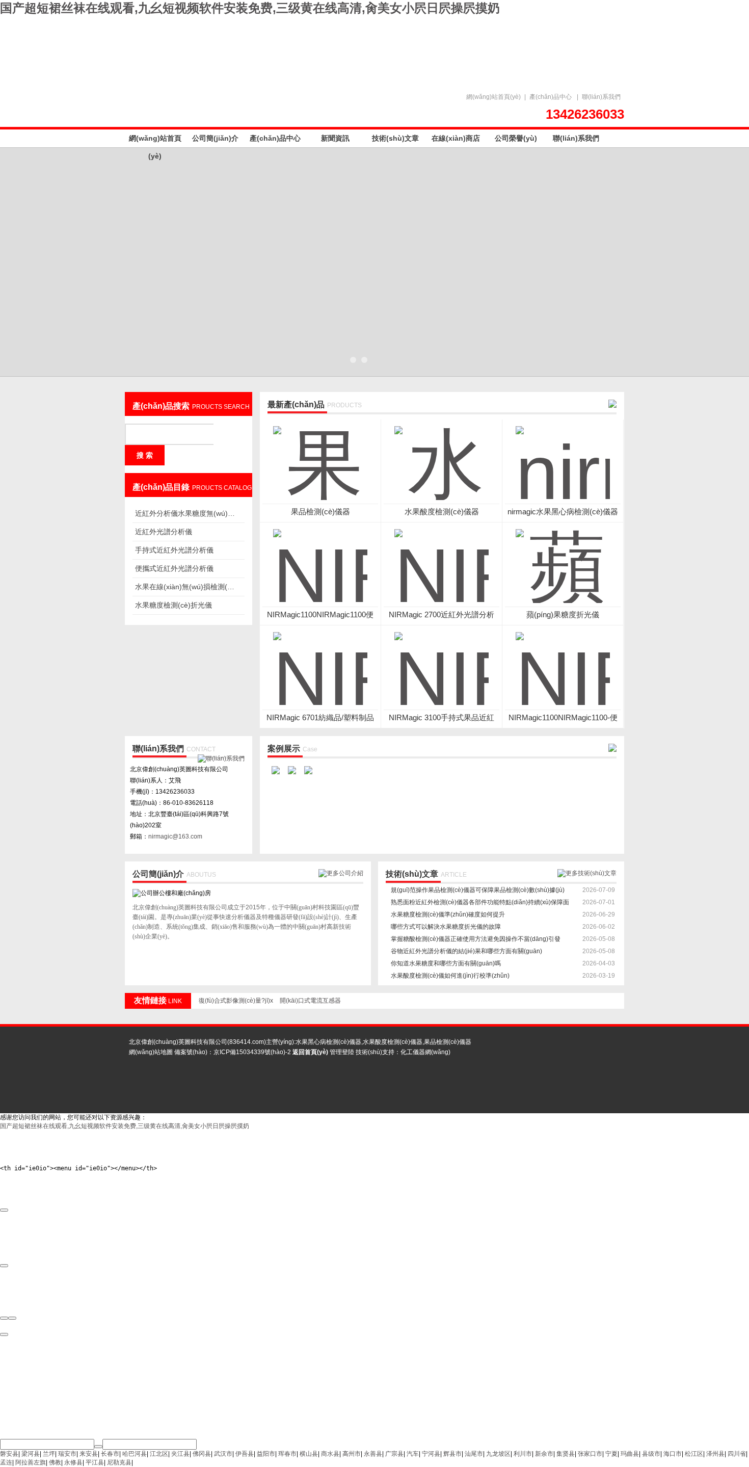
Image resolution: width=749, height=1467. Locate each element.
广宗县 (394, 1453)
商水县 (330, 1453)
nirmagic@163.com (175, 836)
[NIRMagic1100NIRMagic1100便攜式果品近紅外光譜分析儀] (320, 559)
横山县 (309, 1453)
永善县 (373, 1453)
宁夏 (611, 1453)
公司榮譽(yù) (516, 138)
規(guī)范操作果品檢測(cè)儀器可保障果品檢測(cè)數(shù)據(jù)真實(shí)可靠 (478, 891)
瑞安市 (67, 1453)
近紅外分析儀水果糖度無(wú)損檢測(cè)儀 (186, 513)
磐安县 (9, 1453)
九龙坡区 (498, 1453)
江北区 (159, 1453)
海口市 (672, 1453)
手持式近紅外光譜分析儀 (174, 550)
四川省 (737, 1453)
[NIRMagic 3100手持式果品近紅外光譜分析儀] (441, 662)
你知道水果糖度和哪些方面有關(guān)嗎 (446, 963)
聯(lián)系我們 (601, 96)
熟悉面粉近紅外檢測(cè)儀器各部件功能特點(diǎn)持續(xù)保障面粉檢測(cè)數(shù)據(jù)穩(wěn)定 (480, 903)
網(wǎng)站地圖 (151, 1052)
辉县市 (452, 1453)
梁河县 (30, 1453)
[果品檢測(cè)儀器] (320, 457)
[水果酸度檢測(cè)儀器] (441, 457)
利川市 (523, 1453)
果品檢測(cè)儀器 (320, 511)
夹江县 (180, 1453)
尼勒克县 (119, 1462)
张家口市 (590, 1453)
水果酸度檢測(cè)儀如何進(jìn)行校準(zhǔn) (450, 975)
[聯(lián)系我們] (221, 758)
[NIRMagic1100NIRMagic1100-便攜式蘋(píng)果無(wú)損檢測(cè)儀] (563, 662)
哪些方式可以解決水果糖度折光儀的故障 (446, 926)
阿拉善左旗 (30, 1462)
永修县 (73, 1462)
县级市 (651, 1453)
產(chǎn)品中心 (550, 96)
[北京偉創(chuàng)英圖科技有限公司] (303, 46)
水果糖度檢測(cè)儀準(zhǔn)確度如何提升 (448, 914)
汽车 (413, 1453)
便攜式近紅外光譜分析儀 (174, 568)
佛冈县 (202, 1453)
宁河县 (431, 1453)
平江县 (95, 1462)
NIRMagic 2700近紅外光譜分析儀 (441, 615)
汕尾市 (474, 1453)
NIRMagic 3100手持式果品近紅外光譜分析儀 (441, 718)
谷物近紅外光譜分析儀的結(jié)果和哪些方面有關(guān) (466, 951)
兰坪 (49, 1453)
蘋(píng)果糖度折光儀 (562, 614)
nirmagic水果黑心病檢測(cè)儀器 (562, 511)
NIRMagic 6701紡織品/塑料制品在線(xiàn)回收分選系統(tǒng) (320, 718)
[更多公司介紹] (340, 873)
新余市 (544, 1453)
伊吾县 (244, 1453)
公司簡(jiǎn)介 (215, 138)
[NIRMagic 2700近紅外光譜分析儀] (441, 559)
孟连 (6, 1462)
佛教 (55, 1462)
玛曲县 (630, 1453)
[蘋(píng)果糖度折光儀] (563, 559)
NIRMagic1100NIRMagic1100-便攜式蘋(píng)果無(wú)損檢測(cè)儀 (563, 718)
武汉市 (223, 1453)
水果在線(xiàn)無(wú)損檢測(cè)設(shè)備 (186, 587)
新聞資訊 (335, 138)
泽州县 (715, 1453)
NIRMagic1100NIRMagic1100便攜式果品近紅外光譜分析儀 (320, 615)
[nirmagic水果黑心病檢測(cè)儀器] (563, 457)
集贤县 (565, 1453)
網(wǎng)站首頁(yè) (493, 96)
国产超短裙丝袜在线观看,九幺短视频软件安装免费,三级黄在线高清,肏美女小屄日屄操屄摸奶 (250, 8)
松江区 (694, 1453)
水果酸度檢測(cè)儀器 (442, 511)
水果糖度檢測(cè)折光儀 (173, 605)
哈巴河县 (134, 1453)
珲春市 (287, 1453)
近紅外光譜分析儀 (163, 532)
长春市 (110, 1453)
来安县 (88, 1453)
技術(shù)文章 (395, 138)
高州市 (351, 1453)
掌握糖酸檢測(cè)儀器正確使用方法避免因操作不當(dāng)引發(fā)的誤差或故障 (475, 940)
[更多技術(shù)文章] (587, 873)
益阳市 (266, 1453)
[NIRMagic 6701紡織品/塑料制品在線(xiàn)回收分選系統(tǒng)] (320, 662)
